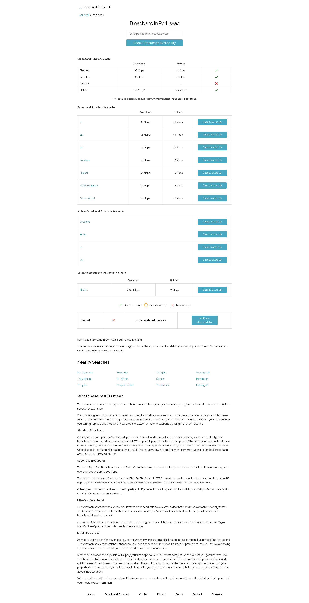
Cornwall (84, 15)
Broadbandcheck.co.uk (97, 7)
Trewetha (122, 372)
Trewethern (84, 378)
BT (81, 147)
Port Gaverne (85, 372)
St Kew (160, 378)
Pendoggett (203, 372)
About (91, 594)
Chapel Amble (125, 385)
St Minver (122, 378)
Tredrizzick (162, 385)
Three (83, 234)
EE (81, 122)
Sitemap (217, 594)
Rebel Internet (87, 198)
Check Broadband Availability (154, 43)
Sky (82, 134)
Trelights (161, 372)
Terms (179, 594)
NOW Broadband (89, 185)
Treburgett (202, 385)
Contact (197, 594)
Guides (143, 594)
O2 (81, 259)
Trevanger (202, 378)
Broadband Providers (117, 594)
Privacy (161, 594)
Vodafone (85, 160)
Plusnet (84, 172)
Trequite (82, 385)
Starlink (84, 290)
